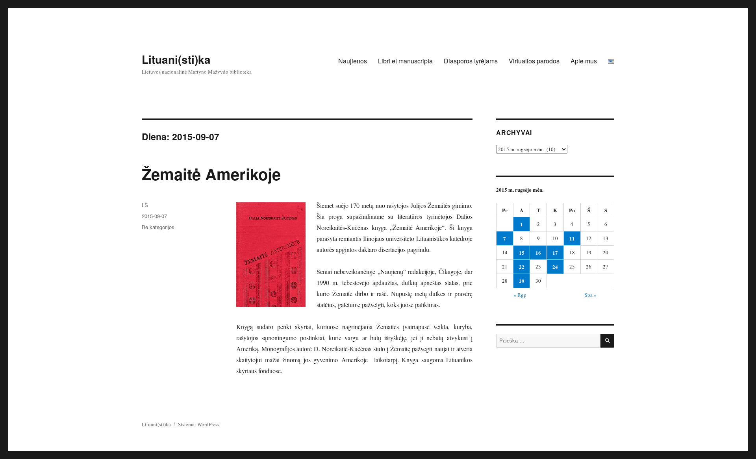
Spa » (591, 294)
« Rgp (519, 294)
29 (521, 281)
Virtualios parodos (534, 60)
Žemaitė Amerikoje (211, 174)
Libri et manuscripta (405, 60)
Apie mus (584, 60)
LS (145, 205)
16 (538, 252)
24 (555, 266)
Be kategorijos (158, 227)
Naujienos (352, 60)
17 (555, 252)
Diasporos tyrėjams (471, 60)
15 (521, 252)
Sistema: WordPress (198, 424)
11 (572, 238)
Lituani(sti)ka (176, 59)
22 (521, 266)
